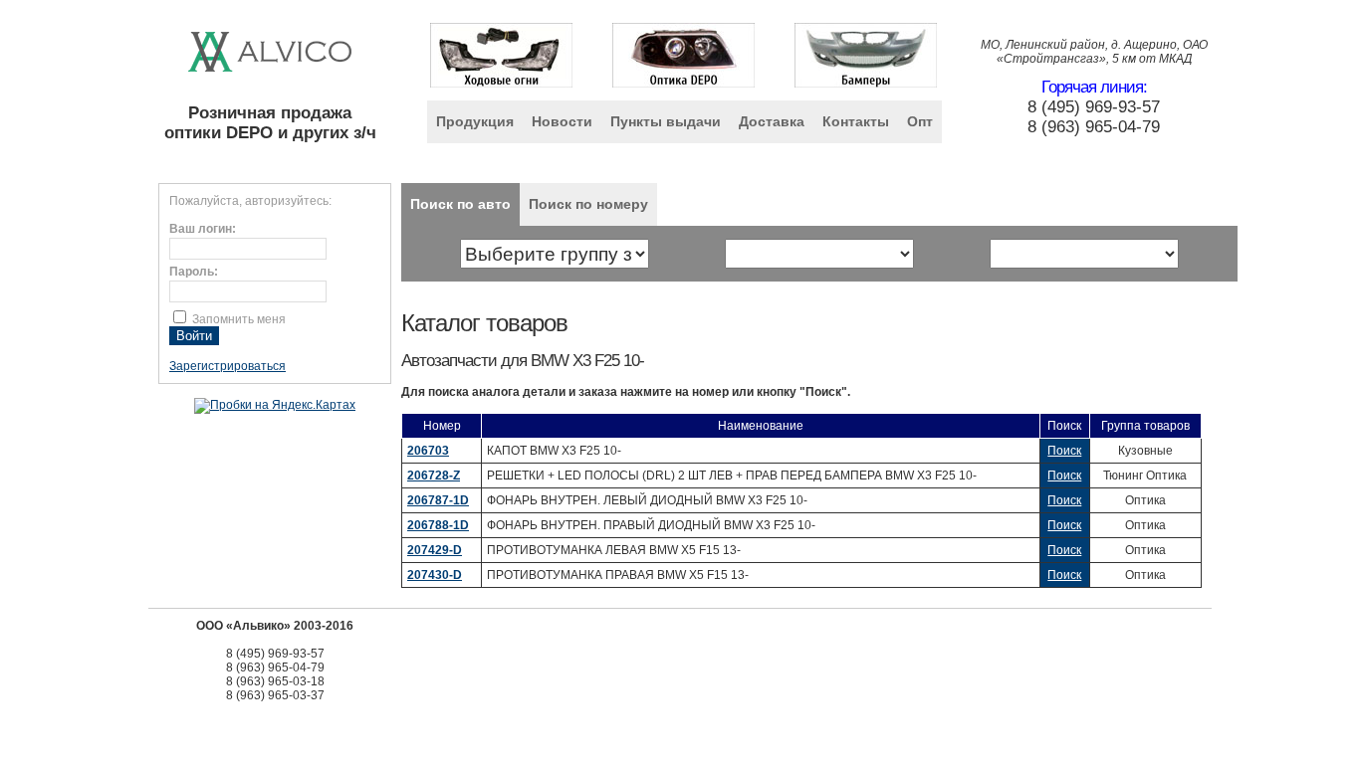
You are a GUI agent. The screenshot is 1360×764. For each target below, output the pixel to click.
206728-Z (433, 475)
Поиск (1064, 451)
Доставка (771, 121)
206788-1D (438, 525)
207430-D (434, 575)
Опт (920, 121)
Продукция (475, 121)
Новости (562, 121)
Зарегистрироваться (227, 366)
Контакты (855, 121)
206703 (428, 451)
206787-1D (438, 500)
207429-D (434, 550)
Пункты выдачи (665, 121)
